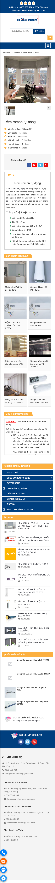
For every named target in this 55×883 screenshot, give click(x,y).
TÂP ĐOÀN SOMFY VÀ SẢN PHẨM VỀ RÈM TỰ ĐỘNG (34, 550)
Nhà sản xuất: (14, 140)
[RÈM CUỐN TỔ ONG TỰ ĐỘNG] (10, 566)
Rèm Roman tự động (16, 188)
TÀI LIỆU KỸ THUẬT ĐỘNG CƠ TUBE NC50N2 (32, 603)
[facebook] (21, 3)
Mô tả (11, 175)
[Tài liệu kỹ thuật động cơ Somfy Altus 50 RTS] (10, 618)
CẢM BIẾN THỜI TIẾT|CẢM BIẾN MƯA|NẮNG (33, 629)
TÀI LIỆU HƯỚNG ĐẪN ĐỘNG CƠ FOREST (34, 576)
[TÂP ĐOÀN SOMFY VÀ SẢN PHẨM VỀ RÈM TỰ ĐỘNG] (10, 554)
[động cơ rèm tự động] (34, 742)
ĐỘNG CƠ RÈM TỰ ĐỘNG (18, 478)
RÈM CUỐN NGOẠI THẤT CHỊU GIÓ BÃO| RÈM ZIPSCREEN (33, 641)
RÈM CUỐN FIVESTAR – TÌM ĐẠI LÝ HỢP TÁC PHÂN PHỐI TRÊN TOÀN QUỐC (33, 526)
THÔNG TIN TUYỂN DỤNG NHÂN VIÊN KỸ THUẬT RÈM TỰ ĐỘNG (34, 539)
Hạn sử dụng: (14, 144)
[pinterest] (33, 3)
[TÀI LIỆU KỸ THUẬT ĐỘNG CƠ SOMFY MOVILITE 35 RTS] (10, 592)
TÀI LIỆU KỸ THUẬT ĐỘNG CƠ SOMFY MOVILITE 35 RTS (32, 590)
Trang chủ (6, 52)
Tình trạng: (13, 148)
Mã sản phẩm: (14, 129)
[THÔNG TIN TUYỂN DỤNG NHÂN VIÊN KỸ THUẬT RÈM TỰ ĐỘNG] (10, 539)
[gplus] (25, 3)
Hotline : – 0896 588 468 (29, 7)
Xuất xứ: (11, 136)
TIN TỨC (11, 504)
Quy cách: (12, 133)
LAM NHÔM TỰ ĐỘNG (17, 488)
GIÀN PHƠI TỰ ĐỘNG (16, 494)
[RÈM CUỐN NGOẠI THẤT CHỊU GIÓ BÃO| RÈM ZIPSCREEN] (10, 642)
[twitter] (29, 3)
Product (16, 52)
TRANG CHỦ (12, 473)
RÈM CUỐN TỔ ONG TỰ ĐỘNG (33, 564)
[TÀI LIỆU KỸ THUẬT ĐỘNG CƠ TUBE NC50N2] (10, 604)
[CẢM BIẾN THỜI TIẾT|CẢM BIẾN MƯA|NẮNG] (10, 630)
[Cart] (50, 38)
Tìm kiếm (40, 31)
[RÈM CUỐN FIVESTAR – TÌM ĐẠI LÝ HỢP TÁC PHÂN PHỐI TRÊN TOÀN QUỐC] (10, 525)
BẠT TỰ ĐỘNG (13, 483)
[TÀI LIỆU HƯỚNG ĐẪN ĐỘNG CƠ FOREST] (10, 579)
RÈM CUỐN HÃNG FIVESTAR (20, 509)
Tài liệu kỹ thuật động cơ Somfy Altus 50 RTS (32, 614)
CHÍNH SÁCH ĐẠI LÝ (16, 499)
